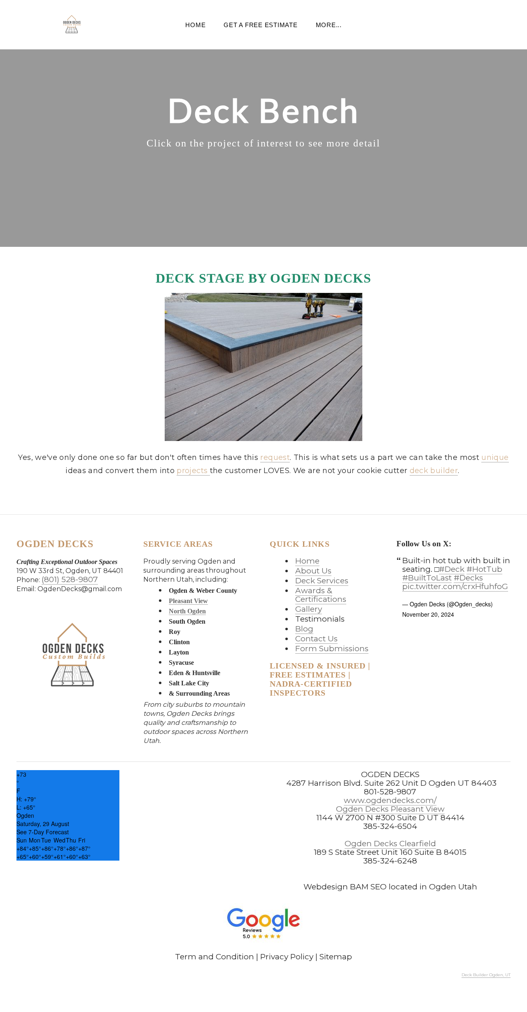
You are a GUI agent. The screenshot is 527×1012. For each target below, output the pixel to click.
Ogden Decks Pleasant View (390, 809)
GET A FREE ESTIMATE (260, 24)
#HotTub (484, 569)
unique (494, 457)
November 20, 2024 (428, 614)
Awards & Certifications (320, 595)
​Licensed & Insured (318, 665)
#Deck (451, 569)
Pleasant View (188, 600)
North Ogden (187, 611)
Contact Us (316, 638)
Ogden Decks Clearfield (390, 843)
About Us (313, 571)
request (275, 457)
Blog (304, 629)
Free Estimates (308, 674)
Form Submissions (331, 648)
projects (193, 470)
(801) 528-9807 (70, 579)
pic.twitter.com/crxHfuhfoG (455, 586)
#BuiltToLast (427, 578)
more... (329, 24)
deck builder (434, 470)
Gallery (308, 609)
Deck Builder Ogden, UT (486, 974)
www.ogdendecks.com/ (390, 800)
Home (195, 24)
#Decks (468, 578)
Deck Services (321, 580)
